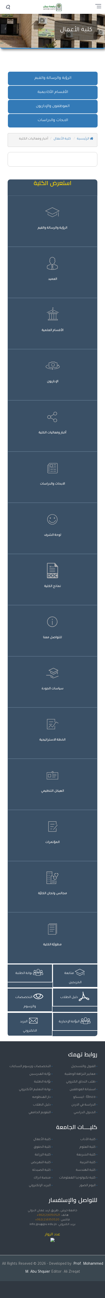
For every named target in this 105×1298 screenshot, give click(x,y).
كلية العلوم (88, 1147)
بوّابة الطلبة (42, 1082)
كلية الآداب (88, 1139)
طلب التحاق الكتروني (81, 1082)
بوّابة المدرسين (40, 1074)
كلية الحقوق (42, 1147)
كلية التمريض (41, 1162)
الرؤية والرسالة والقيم (52, 78)
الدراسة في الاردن (83, 1105)
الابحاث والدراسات (52, 121)
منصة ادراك (42, 1178)
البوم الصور (88, 1185)
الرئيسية (83, 139)
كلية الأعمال (76, 30)
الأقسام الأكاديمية (52, 92)
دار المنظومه (41, 1097)
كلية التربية (88, 1162)
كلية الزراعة (43, 1155)
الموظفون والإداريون (53, 106)
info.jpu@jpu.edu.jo (43, 1224)
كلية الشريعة (86, 1155)
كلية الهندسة (86, 1170)
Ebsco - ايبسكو (84, 1097)
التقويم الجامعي (40, 1112)
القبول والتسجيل (83, 1066)
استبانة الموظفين (83, 1089)
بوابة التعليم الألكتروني (35, 1089)
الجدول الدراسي (85, 1112)
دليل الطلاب (42, 1105)
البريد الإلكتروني (40, 1185)
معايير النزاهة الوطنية (80, 1074)
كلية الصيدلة (41, 1170)
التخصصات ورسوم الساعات (30, 1066)
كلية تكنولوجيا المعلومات (77, 1178)
